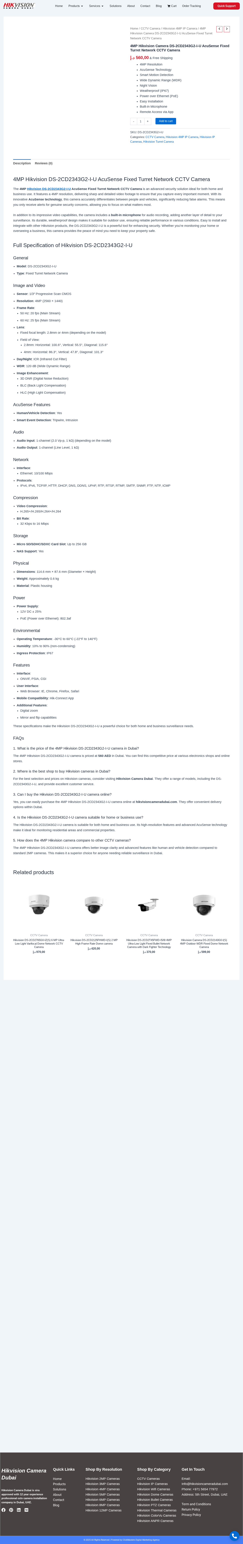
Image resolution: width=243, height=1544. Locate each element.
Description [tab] (22, 163)
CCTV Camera (150, 28)
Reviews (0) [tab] (43, 163)
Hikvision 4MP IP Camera (180, 28)
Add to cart (166, 121)
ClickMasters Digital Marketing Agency (141, 1540)
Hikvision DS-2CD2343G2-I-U (49, 189)
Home (134, 28)
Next (25, 126)
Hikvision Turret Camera (158, 141)
